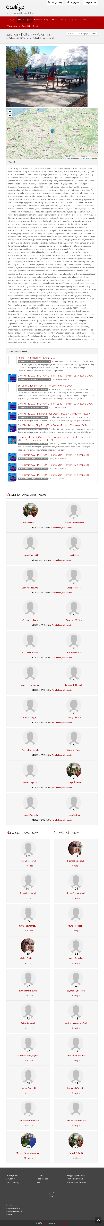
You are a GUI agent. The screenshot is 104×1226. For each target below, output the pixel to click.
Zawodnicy (38, 20)
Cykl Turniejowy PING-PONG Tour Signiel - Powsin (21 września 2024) (55, 403)
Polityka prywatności (14, 1211)
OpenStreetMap (84, 158)
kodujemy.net (62, 1223)
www (94, 34)
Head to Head (80, 20)
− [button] (10, 115)
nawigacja (84, 34)
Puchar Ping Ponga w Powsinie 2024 (37, 357)
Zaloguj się (74, 2)
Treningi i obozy (12, 1182)
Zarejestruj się (90, 2)
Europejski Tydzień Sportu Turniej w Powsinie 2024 (45, 385)
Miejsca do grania (25, 20)
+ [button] (10, 111)
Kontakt (9, 1214)
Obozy (70, 20)
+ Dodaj (35, 26)
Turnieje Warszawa (75, 1179)
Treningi (62, 20)
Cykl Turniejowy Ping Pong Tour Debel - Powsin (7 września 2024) (53, 425)
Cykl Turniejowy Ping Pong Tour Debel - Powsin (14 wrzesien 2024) (54, 413)
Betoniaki (26, 26)
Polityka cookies (13, 1208)
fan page (72, 34)
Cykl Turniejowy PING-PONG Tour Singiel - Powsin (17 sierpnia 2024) (55, 464)
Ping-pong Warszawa (76, 1175)
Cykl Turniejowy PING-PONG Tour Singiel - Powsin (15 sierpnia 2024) (55, 474)
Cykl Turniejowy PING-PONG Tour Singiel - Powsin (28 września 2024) (55, 375)
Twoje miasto (12, 26)
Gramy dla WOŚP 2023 (76, 1182)
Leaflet (69, 158)
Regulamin (10, 1205)
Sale (38, 1182)
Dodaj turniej (56, 2)
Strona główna (12, 1175)
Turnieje (10, 20)
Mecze (54, 20)
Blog (46, 20)
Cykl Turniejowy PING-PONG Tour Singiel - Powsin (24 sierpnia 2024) (55, 454)
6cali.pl (45, 1223)
